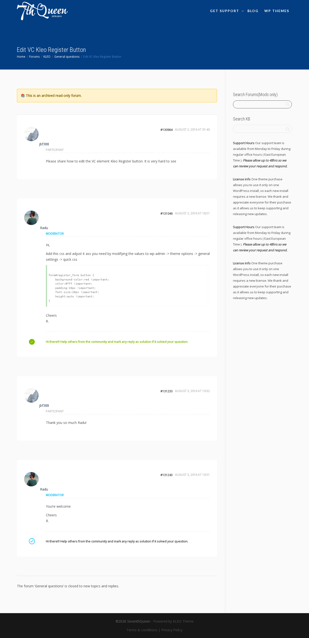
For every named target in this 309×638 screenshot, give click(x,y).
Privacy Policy (172, 630)
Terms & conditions (141, 630)
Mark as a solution (32, 541)
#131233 (167, 391)
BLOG (253, 11)
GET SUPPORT (225, 11)
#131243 (167, 475)
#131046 (167, 213)
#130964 (167, 130)
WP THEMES (276, 11)
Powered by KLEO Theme (173, 621)
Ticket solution (32, 342)
